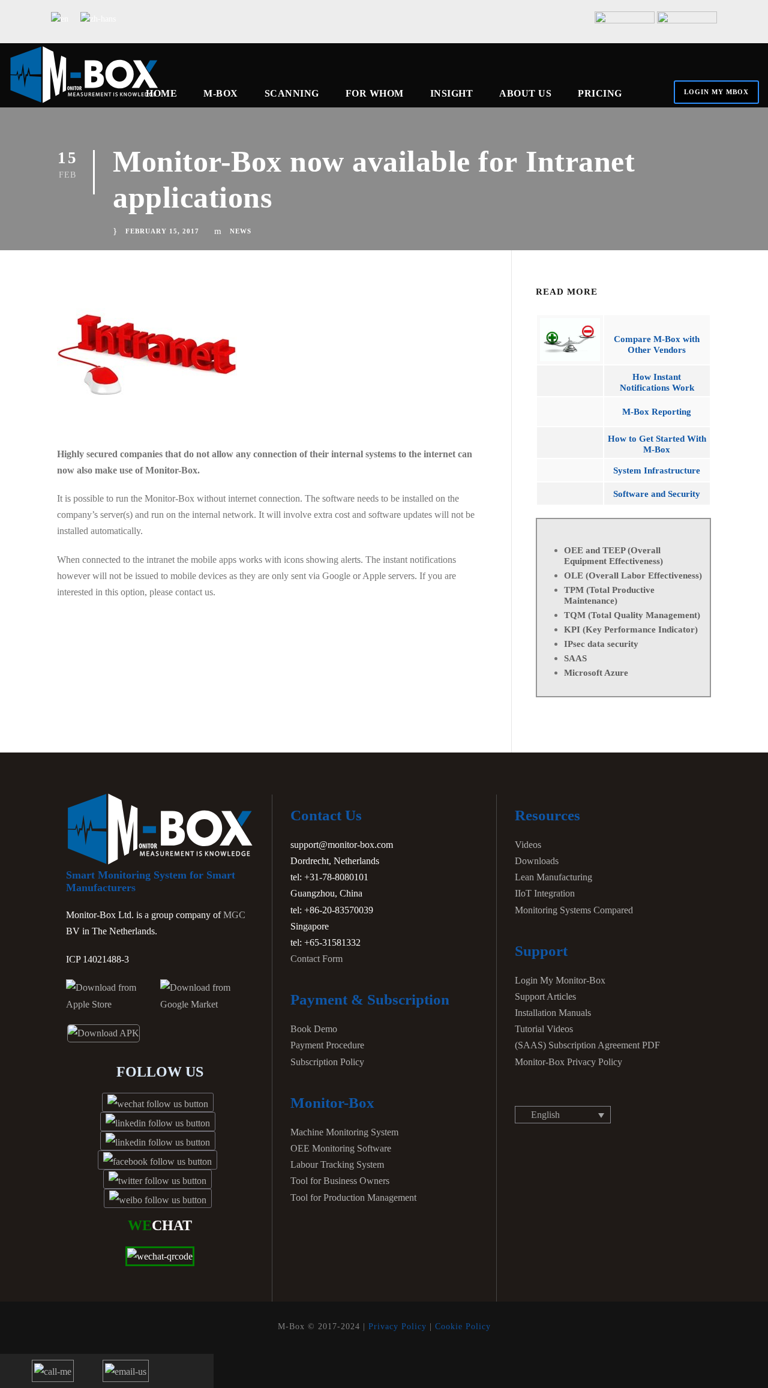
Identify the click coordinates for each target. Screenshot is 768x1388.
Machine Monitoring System (344, 1132)
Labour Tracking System (337, 1164)
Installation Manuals (553, 1013)
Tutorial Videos (544, 1029)
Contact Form (316, 959)
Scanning (292, 93)
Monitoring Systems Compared (574, 910)
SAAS (575, 658)
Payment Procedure (327, 1045)
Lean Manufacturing (553, 877)
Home (161, 93)
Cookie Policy (463, 1326)
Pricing (600, 93)
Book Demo (313, 1029)
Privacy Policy (397, 1326)
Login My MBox (716, 91)
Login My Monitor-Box (560, 980)
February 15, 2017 (162, 231)
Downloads (537, 861)
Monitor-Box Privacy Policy (568, 1062)
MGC (234, 915)
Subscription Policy (327, 1062)
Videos (528, 845)
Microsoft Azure (596, 672)
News (240, 231)
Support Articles (545, 996)
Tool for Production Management (353, 1197)
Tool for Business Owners (339, 1181)
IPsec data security (601, 644)
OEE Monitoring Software (340, 1148)
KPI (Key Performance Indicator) (631, 629)
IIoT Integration (545, 893)
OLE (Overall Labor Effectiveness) (633, 575)
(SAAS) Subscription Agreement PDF (587, 1045)
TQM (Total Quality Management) (632, 615)
